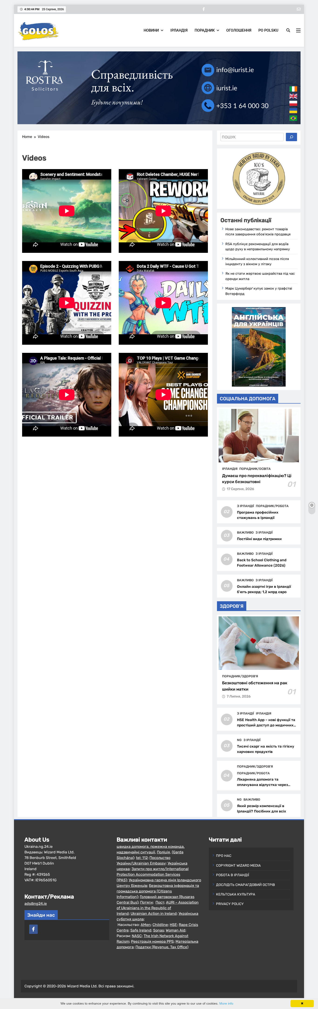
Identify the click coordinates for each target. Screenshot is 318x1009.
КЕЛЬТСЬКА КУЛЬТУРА (235, 894)
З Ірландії (245, 506)
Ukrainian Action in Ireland (154, 913)
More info (226, 1003)
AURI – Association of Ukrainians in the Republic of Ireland (158, 908)
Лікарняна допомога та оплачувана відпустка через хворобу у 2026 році (262, 784)
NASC (137, 936)
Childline (160, 924)
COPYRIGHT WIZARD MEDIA (238, 865)
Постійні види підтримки (259, 539)
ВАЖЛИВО (245, 532)
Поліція (163, 852)
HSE (173, 924)
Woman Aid (175, 930)
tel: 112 (142, 857)
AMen (146, 924)
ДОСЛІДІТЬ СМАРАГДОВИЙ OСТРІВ (245, 885)
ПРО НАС (223, 856)
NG (239, 740)
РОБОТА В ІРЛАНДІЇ (232, 875)
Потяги (146, 902)
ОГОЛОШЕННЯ (238, 30)
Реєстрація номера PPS (152, 941)
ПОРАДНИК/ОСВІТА (255, 469)
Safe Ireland (140, 930)
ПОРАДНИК (205, 30)
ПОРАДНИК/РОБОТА (272, 506)
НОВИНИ (151, 30)
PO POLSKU (268, 30)
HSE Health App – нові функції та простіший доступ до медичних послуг (266, 725)
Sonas (158, 930)
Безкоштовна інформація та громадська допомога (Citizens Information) (158, 891)
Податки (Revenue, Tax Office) (161, 947)
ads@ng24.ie (35, 903)
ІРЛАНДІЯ (179, 30)
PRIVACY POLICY (230, 904)
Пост (160, 902)
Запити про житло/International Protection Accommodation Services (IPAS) (153, 874)
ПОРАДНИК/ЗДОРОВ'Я (240, 676)
